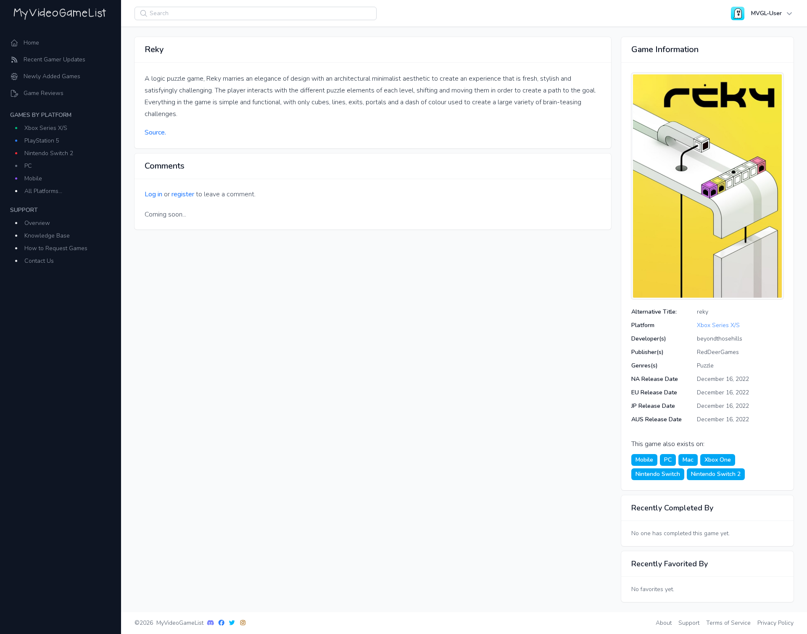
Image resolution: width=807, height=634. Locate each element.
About (664, 623)
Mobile (33, 178)
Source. (155, 132)
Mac (688, 460)
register (182, 194)
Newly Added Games (52, 76)
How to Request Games (55, 248)
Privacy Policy (775, 623)
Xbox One (717, 460)
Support (688, 623)
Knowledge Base (47, 236)
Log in (153, 194)
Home (31, 43)
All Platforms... (43, 191)
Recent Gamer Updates (54, 59)
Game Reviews (43, 93)
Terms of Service (728, 623)
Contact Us (39, 261)
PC (28, 166)
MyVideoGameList (179, 623)
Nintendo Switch (658, 474)
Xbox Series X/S (45, 128)
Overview (37, 223)
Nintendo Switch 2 (48, 153)
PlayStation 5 (41, 141)
